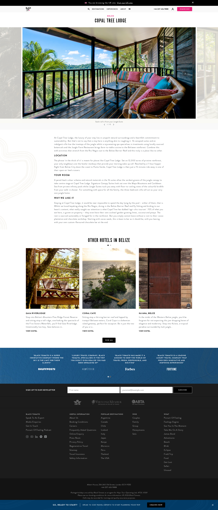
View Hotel (31, 331)
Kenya (104, 442)
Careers (73, 426)
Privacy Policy (76, 442)
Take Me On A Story (173, 430)
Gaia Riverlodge (35, 313)
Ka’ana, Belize (147, 313)
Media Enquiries (33, 421)
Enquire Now (185, 9)
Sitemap (73, 450)
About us (74, 417)
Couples (136, 417)
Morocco (105, 446)
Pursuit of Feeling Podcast (38, 430)
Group (135, 426)
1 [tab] (108, 376)
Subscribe (182, 390)
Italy (103, 433)
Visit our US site (125, 2)
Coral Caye (89, 313)
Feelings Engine (171, 421)
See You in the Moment (175, 426)
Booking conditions (79, 421)
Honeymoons (138, 430)
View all (109, 340)
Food (166, 458)
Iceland (104, 430)
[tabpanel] (51, 292)
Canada (104, 421)
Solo (134, 433)
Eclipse (167, 450)
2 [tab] (110, 376)
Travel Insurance (77, 454)
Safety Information (78, 458)
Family (135, 421)
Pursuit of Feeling (172, 417)
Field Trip (168, 454)
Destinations (98, 9)
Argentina (105, 417)
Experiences (112, 9)
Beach (167, 442)
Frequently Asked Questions (83, 430)
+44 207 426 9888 (161, 9)
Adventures (169, 438)
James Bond (169, 433)
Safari (166, 466)
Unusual (167, 470)
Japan (103, 438)
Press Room (75, 438)
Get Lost (168, 462)
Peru (103, 450)
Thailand (105, 454)
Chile (103, 426)
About (123, 9)
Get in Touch (32, 426)
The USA (105, 458)
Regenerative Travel (79, 446)
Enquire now (156, 505)
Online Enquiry (77, 433)
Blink (166, 446)
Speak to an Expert (35, 417)
